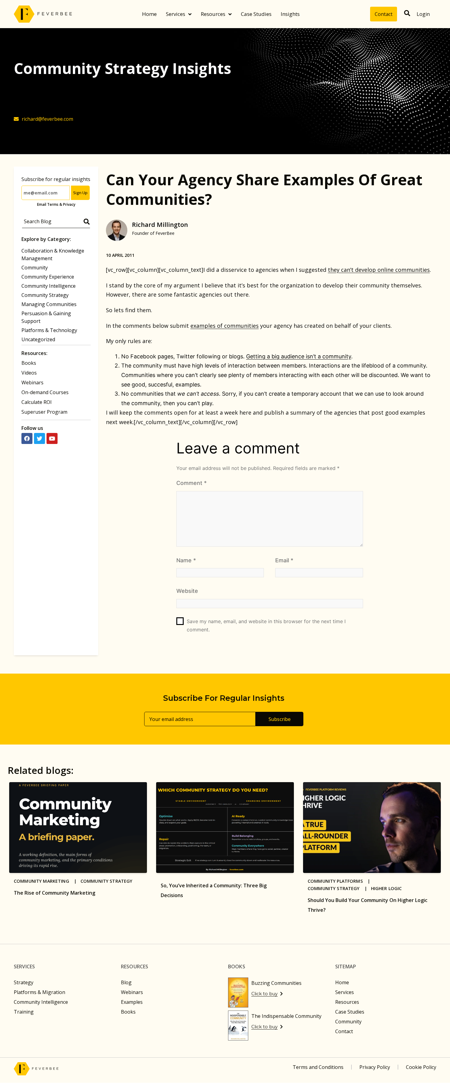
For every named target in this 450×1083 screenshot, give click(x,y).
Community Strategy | (339, 888)
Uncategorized (38, 339)
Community (34, 267)
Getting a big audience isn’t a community (298, 356)
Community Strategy (45, 295)
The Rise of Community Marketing (54, 892)
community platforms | (341, 881)
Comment (191, 483)
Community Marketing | (47, 881)
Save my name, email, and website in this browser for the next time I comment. (266, 625)
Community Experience (47, 276)
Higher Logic (386, 888)
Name (186, 560)
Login (423, 14)
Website (187, 591)
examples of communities (224, 325)
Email (284, 560)
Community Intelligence (48, 286)
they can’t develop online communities (379, 269)
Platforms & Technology (49, 330)
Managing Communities (49, 304)
